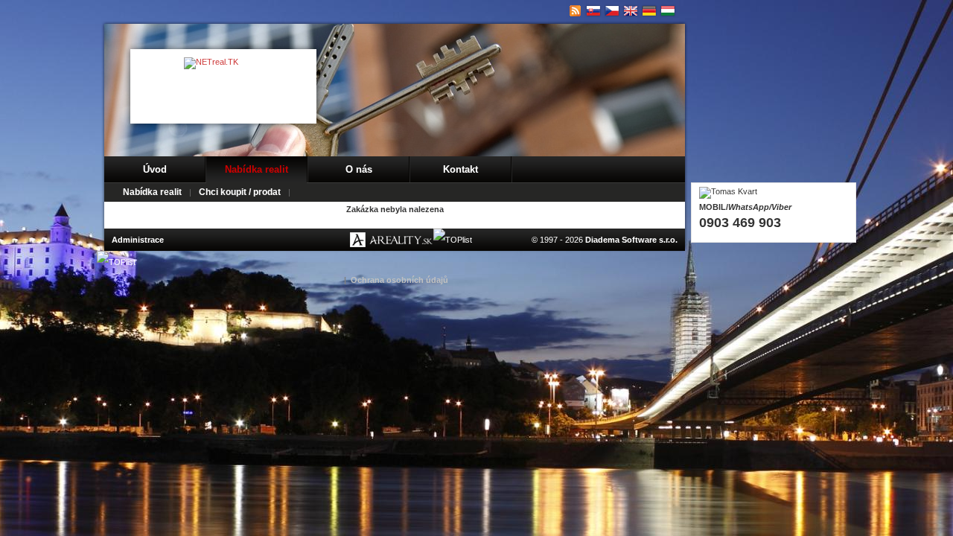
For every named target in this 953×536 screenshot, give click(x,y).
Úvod (155, 169)
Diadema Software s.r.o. (631, 239)
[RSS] (575, 11)
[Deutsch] (649, 11)
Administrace (138, 239)
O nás (358, 169)
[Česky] (612, 11)
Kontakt (460, 169)
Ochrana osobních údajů (399, 279)
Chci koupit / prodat (240, 192)
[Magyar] (668, 11)
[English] (631, 11)
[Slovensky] (593, 11)
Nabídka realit (256, 169)
